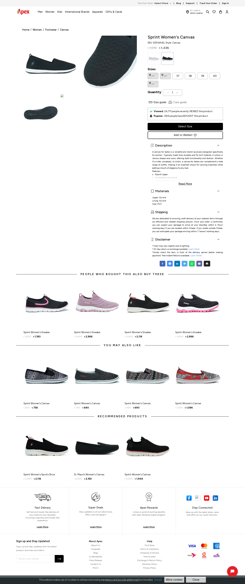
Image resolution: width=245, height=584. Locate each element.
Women (50, 11)
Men (40, 11)
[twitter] (184, 263)
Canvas (64, 29)
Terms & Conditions (149, 549)
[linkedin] (177, 263)
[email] (199, 263)
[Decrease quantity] (168, 92)
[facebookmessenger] (169, 263)
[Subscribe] (59, 559)
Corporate (95, 549)
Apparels (97, 11)
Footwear (51, 29)
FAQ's (95, 568)
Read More (185, 183)
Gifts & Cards (113, 11)
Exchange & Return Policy (149, 560)
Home (25, 29)
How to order (149, 556)
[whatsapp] (191, 263)
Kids (59, 11)
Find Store (149, 545)
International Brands (77, 11)
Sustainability (95, 556)
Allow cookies (174, 579)
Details (158, 579)
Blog (95, 553)
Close (195, 579)
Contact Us (95, 564)
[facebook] (163, 263)
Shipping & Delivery (149, 553)
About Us (95, 545)
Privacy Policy (149, 568)
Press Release (95, 560)
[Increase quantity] (177, 92)
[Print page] (207, 263)
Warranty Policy (149, 564)
